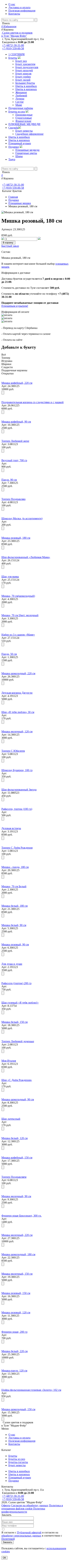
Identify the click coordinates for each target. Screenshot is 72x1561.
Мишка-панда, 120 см (14, 1370)
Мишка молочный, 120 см (17, 731)
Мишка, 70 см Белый (13, 886)
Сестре (19, 101)
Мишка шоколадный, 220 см (18, 673)
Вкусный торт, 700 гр (14, 460)
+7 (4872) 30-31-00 (13, 45)
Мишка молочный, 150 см (17, 1273)
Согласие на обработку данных (29, 1505)
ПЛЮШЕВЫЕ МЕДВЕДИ (24, 124)
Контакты (14, 13)
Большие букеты (25, 82)
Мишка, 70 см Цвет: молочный (19, 615)
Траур (11, 159)
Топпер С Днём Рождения (17, 847)
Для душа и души (11, 963)
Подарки (13, 146)
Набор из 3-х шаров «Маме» (18, 634)
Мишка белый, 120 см (14, 1138)
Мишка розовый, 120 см (15, 1312)
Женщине (21, 92)
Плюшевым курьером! (14, 305)
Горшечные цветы (26, 153)
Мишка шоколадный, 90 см (17, 1099)
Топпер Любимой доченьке (17, 1041)
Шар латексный (10, 1118)
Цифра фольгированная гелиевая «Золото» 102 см (31, 1389)
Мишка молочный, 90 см (16, 1196)
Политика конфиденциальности (23, 1510)
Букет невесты (24, 130)
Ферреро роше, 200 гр (14, 1331)
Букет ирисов (23, 73)
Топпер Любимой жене (15, 440)
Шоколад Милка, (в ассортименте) (21, 518)
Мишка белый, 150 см (14, 1021)
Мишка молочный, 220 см (17, 1235)
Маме (18, 104)
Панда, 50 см (9, 654)
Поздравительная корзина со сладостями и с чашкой (32, 402)
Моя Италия (8, 1060)
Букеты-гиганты (18, 1462)
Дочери (19, 98)
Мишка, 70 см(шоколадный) (18, 595)
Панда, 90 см (9, 479)
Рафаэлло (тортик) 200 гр (16, 983)
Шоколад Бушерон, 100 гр (17, 770)
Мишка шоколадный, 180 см (18, 1254)
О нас (11, 4)
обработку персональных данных (21, 1535)
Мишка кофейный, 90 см (16, 421)
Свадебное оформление (29, 133)
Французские (23, 121)
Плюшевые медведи (27, 149)
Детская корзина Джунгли (17, 692)
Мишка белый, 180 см (14, 905)
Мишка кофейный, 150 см (16, 1157)
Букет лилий (22, 79)
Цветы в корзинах (26, 89)
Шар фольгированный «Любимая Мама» (25, 557)
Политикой (8, 1538)
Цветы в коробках (26, 86)
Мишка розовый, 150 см (15, 1293)
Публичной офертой (29, 1532)
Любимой (21, 95)
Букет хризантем (25, 64)
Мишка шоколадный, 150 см (18, 1409)
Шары (19, 156)
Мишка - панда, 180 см (15, 867)
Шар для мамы (10, 576)
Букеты (12, 57)
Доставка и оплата (19, 7)
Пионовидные (24, 114)
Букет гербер (23, 76)
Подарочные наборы (20, 108)
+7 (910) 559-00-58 (13, 48)
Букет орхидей (24, 70)
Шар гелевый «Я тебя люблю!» (20, 1002)
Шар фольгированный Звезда (19, 789)
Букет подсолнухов (26, 67)
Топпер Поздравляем (13, 1176)
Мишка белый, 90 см (13, 925)
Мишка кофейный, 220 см (16, 382)
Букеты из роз (16, 111)
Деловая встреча (11, 828)
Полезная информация (21, 10)
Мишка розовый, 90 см (15, 944)
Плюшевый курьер (19, 143)
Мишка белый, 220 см (14, 1351)
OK (4, 1557)
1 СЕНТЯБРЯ (16, 54)
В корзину (8, 242)
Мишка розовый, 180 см (15, 537)
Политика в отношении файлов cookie (32, 1507)
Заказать (7, 1542)
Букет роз (21, 60)
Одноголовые (23, 117)
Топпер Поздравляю (13, 499)
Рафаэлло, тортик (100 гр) (16, 808)
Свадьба (13, 127)
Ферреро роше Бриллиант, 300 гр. (21, 1215)
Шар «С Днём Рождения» (16, 1080)
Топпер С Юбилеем (13, 750)
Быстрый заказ (10, 245)
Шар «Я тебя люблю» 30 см (17, 712)
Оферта (5, 1505)
